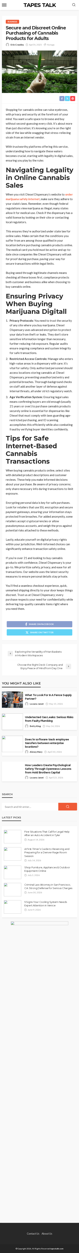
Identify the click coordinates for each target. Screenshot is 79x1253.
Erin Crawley (17, 44)
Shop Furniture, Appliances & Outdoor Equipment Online (47, 869)
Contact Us (33, 1233)
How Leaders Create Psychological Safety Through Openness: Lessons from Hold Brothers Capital (48, 769)
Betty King (35, 726)
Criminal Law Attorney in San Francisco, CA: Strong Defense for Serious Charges (48, 886)
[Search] (74, 5)
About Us (47, 1233)
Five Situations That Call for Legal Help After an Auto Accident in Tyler (47, 833)
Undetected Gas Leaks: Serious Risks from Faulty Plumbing (49, 719)
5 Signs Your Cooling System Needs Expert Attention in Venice (45, 903)
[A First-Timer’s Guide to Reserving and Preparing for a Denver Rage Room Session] (12, 854)
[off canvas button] (4, 5)
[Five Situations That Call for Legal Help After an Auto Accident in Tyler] (12, 836)
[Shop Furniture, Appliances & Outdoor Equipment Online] (12, 872)
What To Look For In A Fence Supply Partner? (48, 697)
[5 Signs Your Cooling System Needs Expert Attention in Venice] (12, 907)
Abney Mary (36, 751)
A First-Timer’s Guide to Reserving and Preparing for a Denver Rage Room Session (46, 852)
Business (12, 21)
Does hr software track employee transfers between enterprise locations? (47, 743)
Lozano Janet (37, 703)
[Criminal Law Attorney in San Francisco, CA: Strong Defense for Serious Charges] (12, 889)
